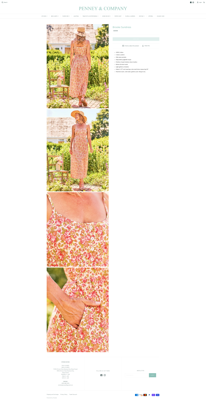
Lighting (76, 16)
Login (200, 2)
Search (5, 2)
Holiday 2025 (160, 16)
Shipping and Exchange (53, 394)
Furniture (66, 16)
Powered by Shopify (52, 398)
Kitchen (44, 16)
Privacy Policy (63, 394)
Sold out (136, 39)
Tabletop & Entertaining (90, 16)
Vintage (141, 16)
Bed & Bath (54, 16)
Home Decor (106, 16)
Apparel (150, 16)
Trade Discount (73, 394)
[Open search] (2, 2)
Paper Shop (118, 16)
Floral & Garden (130, 16)
